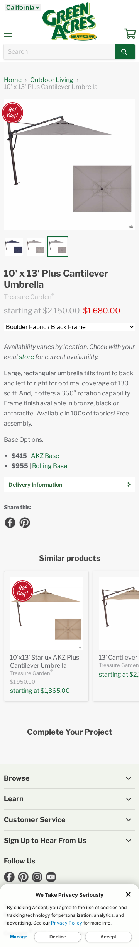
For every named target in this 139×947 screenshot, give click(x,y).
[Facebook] (9, 522)
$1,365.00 (55, 690)
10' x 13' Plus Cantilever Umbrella (56, 279)
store (26, 357)
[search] (59, 51)
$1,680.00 (101, 310)
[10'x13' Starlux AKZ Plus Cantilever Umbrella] (46, 613)
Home (13, 80)
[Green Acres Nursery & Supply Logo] (69, 21)
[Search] (125, 51)
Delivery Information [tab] (35, 484)
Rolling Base (49, 466)
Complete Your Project (69, 732)
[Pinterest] (24, 522)
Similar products (69, 558)
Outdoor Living (51, 80)
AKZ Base (45, 456)
